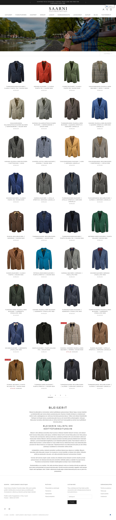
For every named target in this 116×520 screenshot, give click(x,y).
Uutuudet (8, 14)
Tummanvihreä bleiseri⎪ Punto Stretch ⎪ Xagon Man (44, 385)
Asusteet (33, 14)
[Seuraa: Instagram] (9, 509)
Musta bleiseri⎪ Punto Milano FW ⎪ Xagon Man (44, 348)
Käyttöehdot (48, 493)
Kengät (43, 14)
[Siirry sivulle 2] (65, 395)
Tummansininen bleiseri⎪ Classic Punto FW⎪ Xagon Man (16, 87)
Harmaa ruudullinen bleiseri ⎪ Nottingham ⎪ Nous (16, 162)
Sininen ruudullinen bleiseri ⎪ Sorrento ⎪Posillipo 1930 (44, 310)
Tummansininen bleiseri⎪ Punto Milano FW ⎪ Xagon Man (72, 237)
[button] (109, 6)
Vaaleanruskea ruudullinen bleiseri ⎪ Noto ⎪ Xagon (100, 87)
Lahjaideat (77, 14)
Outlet (87, 14)
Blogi (96, 14)
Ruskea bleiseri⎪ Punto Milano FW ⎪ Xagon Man (16, 385)
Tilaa (72, 502)
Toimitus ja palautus (106, 488)
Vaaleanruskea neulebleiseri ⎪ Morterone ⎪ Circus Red (99, 162)
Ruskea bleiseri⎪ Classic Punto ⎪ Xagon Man (16, 273)
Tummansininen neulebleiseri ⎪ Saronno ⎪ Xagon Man (44, 237)
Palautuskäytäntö (50, 496)
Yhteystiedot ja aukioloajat (52, 488)
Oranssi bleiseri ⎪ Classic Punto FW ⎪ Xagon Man (44, 87)
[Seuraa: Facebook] (5, 509)
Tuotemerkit (106, 14)
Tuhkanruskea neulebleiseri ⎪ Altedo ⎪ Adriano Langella (100, 198)
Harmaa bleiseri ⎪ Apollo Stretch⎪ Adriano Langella (44, 198)
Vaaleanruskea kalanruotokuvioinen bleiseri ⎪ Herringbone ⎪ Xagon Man (16, 125)
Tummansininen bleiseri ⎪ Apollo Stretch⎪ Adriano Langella (72, 199)
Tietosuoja (103, 491)
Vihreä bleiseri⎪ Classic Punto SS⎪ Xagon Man (72, 87)
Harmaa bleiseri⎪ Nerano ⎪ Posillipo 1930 (72, 273)
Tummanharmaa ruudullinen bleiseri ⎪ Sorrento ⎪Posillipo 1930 (100, 311)
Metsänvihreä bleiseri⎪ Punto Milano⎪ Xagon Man (100, 237)
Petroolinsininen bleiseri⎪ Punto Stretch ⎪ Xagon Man (44, 273)
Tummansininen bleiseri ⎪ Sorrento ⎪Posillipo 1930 (72, 310)
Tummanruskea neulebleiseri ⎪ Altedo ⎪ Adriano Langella (100, 385)
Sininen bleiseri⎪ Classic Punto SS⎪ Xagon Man (16, 198)
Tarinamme (48, 491)
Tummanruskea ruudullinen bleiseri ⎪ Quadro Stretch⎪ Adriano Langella (72, 125)
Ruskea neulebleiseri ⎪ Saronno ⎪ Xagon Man (16, 237)
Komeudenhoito (64, 14)
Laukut (51, 14)
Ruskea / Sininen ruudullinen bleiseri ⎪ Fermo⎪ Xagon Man (72, 348)
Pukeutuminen (21, 14)
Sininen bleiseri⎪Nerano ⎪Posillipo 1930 (100, 273)
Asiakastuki (104, 496)
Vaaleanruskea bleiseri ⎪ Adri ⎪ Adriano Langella (72, 162)
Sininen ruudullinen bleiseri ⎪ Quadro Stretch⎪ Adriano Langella (100, 125)
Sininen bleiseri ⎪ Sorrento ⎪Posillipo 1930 (16, 348)
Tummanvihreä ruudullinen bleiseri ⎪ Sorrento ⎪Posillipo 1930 (16, 311)
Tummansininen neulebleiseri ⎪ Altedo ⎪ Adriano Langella (72, 385)
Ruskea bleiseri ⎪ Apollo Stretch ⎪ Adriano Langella (100, 348)
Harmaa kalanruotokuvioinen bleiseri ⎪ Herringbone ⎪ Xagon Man (44, 125)
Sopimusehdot (104, 493)
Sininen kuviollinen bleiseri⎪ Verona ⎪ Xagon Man (44, 162)
